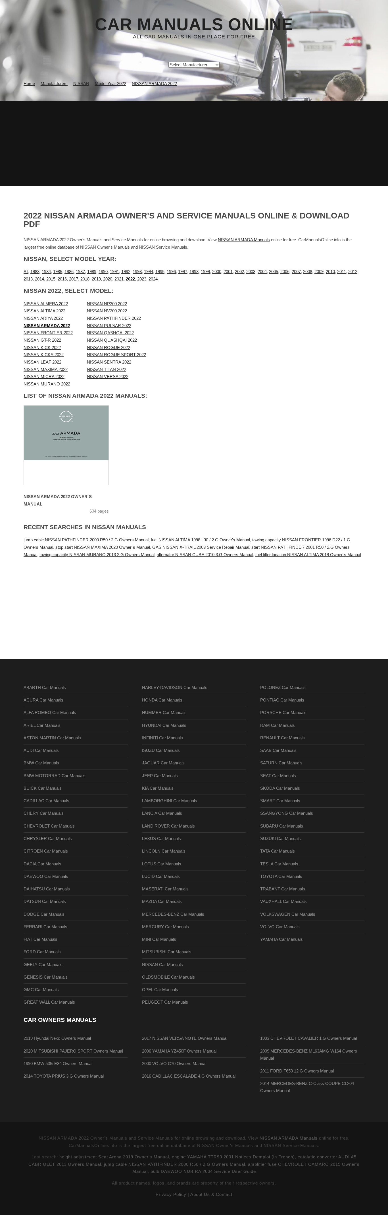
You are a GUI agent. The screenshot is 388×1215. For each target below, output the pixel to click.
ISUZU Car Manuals (161, 750)
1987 (80, 271)
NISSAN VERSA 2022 (107, 376)
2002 (239, 271)
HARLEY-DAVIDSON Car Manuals (174, 687)
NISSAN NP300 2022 (107, 304)
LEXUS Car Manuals (161, 838)
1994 (148, 271)
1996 (171, 271)
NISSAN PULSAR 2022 (109, 325)
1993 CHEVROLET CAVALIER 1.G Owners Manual (308, 1038)
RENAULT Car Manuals (282, 738)
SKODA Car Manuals (280, 788)
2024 (153, 279)
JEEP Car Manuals (160, 775)
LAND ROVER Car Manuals (168, 826)
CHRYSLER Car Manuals (48, 838)
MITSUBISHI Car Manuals (166, 952)
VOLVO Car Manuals (280, 927)
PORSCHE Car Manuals (283, 712)
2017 (73, 279)
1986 (69, 271)
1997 (182, 271)
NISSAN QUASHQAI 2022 (112, 340)
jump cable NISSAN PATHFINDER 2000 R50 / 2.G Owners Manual (86, 540)
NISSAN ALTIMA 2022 (44, 311)
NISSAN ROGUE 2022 (108, 347)
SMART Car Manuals (280, 801)
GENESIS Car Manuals (46, 977)
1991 (114, 271)
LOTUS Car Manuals (161, 864)
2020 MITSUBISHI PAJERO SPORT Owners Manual (73, 1051)
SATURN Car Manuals (281, 763)
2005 (273, 271)
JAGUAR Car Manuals (163, 763)
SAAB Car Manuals (278, 750)
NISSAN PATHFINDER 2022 (114, 318)
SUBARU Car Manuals (281, 826)
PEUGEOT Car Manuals (165, 1002)
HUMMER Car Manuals (164, 712)
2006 (284, 271)
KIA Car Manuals (158, 788)
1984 (46, 271)
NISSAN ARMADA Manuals (244, 240)
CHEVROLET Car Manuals (49, 826)
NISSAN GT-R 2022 (42, 340)
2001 (228, 271)
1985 (57, 271)
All (26, 271)
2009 (319, 271)
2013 (28, 279)
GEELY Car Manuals (43, 964)
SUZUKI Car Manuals (280, 838)
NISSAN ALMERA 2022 (46, 304)
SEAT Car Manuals (278, 775)
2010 (330, 271)
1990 (103, 271)
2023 (141, 279)
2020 (107, 279)
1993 (137, 271)
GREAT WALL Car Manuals (49, 1002)
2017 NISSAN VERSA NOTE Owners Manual (184, 1038)
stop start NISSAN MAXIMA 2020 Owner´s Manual (102, 547)
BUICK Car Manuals (43, 788)
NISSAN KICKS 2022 (44, 354)
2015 (50, 279)
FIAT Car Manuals (40, 939)
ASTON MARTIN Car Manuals (52, 738)
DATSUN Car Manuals (45, 901)
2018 (84, 279)
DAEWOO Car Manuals (46, 876)
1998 (194, 271)
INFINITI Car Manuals (162, 738)
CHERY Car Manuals (44, 813)
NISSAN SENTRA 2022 (109, 362)
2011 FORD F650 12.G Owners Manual (297, 1071)
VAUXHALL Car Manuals (283, 901)
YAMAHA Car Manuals (281, 939)
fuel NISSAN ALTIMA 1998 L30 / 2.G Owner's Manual (200, 540)
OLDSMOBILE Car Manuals (168, 977)
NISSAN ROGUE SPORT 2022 (116, 354)
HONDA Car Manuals (162, 700)
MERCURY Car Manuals (165, 927)
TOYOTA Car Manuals (281, 876)
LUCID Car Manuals (161, 876)
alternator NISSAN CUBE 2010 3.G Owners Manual (205, 554)
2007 (296, 271)
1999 (205, 271)
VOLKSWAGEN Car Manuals (287, 914)
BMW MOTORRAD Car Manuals (54, 775)
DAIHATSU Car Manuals (47, 889)
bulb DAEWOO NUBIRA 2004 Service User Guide (203, 1171)
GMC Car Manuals (41, 989)
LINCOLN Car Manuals (163, 851)
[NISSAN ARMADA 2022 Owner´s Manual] (73, 445)
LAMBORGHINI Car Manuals (169, 801)
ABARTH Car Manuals (45, 687)
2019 (96, 279)
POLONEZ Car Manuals (283, 687)
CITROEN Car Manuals (46, 851)
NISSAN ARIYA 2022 (43, 318)
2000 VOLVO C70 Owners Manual (174, 1063)
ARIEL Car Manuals (42, 725)
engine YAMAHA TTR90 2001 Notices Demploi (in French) (233, 1157)
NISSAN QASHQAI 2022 (110, 333)
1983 (34, 271)
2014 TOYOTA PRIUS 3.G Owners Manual (64, 1076)
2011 (341, 271)
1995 (159, 271)
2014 (39, 279)
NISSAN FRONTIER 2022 (48, 333)
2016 (62, 279)
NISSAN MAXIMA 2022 (46, 369)
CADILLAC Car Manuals (46, 801)
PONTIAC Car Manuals (282, 700)
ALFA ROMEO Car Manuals (50, 712)
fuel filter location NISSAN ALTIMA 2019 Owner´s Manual (308, 554)
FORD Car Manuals (42, 952)
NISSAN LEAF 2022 (42, 362)
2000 (216, 271)
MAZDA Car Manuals (162, 901)
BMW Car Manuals (41, 763)
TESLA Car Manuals (279, 864)
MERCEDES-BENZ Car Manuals (173, 914)
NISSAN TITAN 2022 (106, 369)
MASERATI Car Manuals (165, 889)
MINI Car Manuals (159, 939)
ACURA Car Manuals (43, 700)
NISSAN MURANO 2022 (47, 384)
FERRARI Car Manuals (45, 927)
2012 (352, 271)
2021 (119, 279)
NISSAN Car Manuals (162, 964)
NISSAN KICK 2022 (42, 347)
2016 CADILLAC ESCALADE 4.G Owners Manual (188, 1076)
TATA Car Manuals (277, 851)
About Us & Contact (211, 1194)
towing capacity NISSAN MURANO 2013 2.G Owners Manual (97, 554)
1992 (125, 271)
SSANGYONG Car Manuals (286, 813)
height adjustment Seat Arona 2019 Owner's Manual (114, 1157)
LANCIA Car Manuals (162, 813)
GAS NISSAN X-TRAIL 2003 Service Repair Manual (200, 547)
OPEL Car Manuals (160, 989)
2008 (307, 271)
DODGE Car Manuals (44, 914)
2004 (262, 271)
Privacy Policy (171, 1194)
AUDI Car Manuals (41, 750)
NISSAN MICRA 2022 (44, 376)
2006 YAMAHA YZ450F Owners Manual (179, 1051)
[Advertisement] (194, 143)
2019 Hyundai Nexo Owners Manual (57, 1038)
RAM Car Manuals (277, 725)
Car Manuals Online (194, 24)
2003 (250, 271)
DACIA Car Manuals (42, 864)
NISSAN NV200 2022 (107, 311)
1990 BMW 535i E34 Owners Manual (58, 1063)
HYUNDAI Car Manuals (164, 725)
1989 (91, 271)
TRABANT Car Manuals (282, 889)
